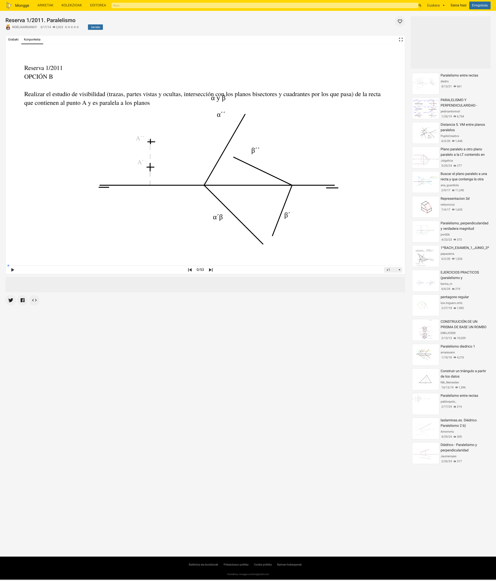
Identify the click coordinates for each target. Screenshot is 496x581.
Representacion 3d (455, 199)
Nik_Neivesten (450, 382)
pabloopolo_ (448, 401)
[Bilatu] (420, 5)
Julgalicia (447, 160)
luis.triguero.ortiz (451, 303)
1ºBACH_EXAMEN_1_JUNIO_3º (465, 248)
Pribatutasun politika (236, 564)
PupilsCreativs (450, 136)
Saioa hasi (458, 5)
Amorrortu (447, 431)
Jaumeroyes (448, 456)
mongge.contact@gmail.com (254, 574)
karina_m (446, 284)
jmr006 (445, 234)
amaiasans (448, 352)
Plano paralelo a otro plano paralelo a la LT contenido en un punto (463, 154)
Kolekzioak (71, 5)
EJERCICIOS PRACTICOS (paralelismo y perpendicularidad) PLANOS (462, 277)
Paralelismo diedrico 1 (458, 346)
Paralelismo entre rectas (459, 75)
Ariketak (45, 5)
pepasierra (447, 254)
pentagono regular (455, 297)
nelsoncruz (448, 204)
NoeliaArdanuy (24, 27)
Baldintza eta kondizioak (203, 564)
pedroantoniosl (450, 111)
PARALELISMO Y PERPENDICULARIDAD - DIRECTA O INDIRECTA (459, 105)
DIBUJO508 (448, 333)
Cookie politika (263, 564)
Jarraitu (95, 27)
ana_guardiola (450, 185)
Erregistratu (480, 5)
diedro (445, 81)
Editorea (98, 5)
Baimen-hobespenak (289, 564)
